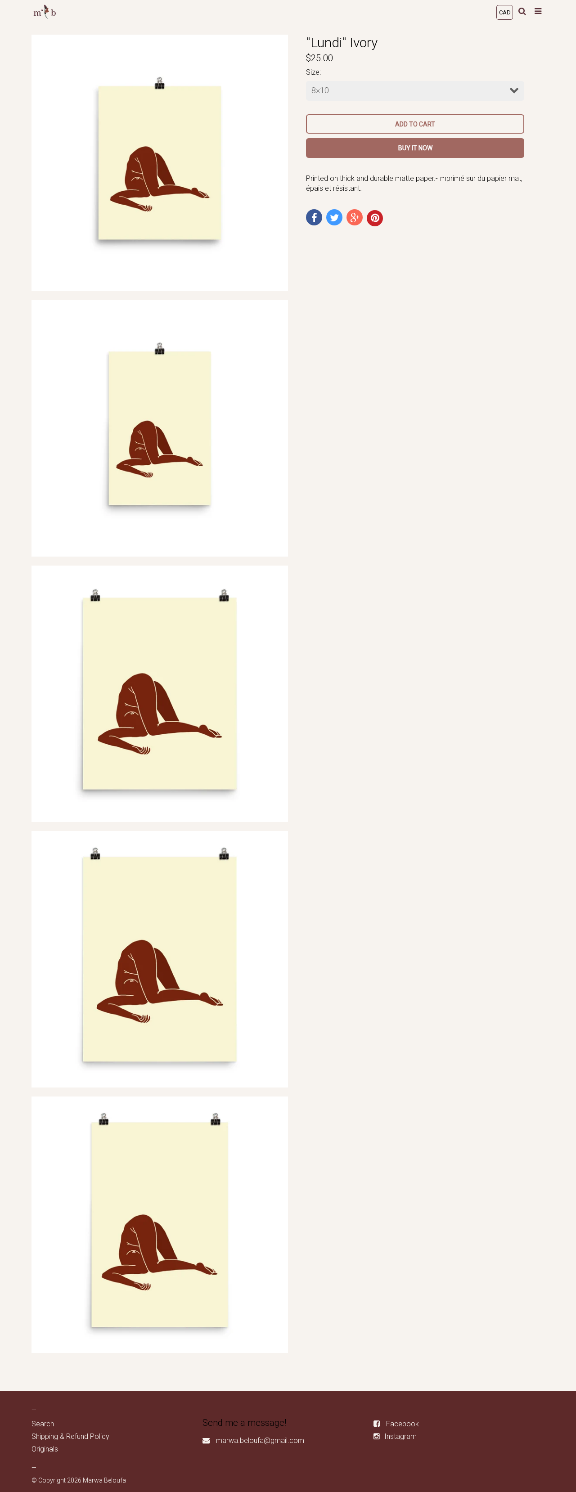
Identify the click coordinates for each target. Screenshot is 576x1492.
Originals (45, 1449)
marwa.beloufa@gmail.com (260, 1440)
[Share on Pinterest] (375, 218)
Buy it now (415, 148)
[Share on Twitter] (334, 217)
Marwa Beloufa (104, 1480)
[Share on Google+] (354, 217)
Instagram (400, 1436)
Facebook (402, 1424)
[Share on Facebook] (314, 217)
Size (313, 72)
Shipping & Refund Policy (70, 1436)
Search (43, 1424)
